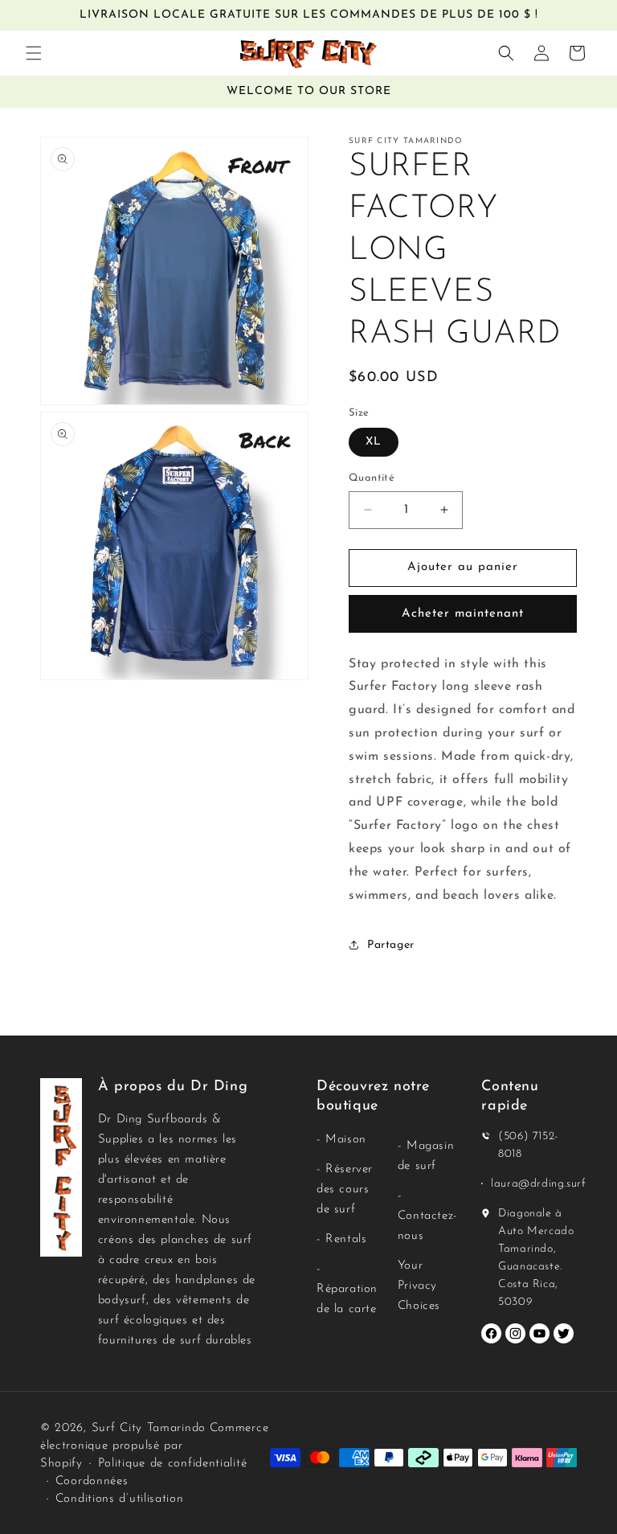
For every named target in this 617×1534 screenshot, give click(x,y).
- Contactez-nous (428, 1216)
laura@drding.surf (538, 1184)
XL (374, 442)
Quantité (371, 478)
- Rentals (341, 1239)
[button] (33, 53)
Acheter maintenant (463, 614)
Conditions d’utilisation (119, 1499)
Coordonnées (92, 1481)
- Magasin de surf (426, 1156)
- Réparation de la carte (347, 1289)
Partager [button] (391, 945)
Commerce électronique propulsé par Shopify (154, 1446)
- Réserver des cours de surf (345, 1189)
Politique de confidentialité (172, 1464)
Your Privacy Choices (419, 1286)
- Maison (341, 1140)
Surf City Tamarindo (149, 1428)
